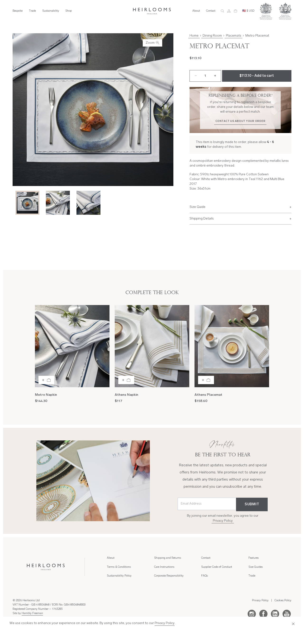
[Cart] (235, 11)
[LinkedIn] (275, 613)
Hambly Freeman (32, 613)
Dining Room (212, 36)
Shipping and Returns (167, 558)
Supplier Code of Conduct (216, 567)
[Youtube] (286, 613)
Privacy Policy (223, 521)
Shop (68, 11)
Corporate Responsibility (169, 575)
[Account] (228, 11)
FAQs (204, 575)
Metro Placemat (257, 36)
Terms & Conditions (119, 567)
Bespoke (18, 11)
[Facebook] (263, 613)
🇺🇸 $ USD (248, 11)
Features (253, 558)
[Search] (222, 11)
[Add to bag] (46, 380)
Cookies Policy (283, 600)
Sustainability (50, 11)
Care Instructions (164, 567)
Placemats (233, 36)
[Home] (152, 11)
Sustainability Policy (119, 575)
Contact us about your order (240, 121)
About (196, 11)
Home (194, 36)
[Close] (292, 623)
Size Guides (255, 567)
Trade (32, 11)
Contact (210, 11)
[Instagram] (251, 613)
